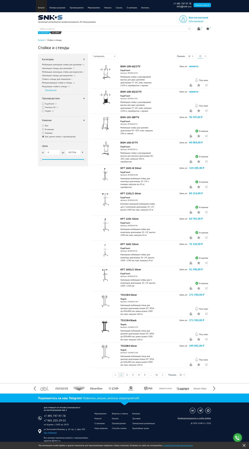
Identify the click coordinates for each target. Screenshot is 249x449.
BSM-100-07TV (129, 142)
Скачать (119, 7)
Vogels (49, 111)
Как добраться (50, 432)
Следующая (162, 374)
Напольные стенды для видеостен (58, 75)
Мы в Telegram (200, 410)
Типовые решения (57, 7)
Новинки (48, 133)
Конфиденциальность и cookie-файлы (194, 418)
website (189, 28)
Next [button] (214, 388)
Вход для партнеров (198, 17)
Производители (77, 7)
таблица (205, 56)
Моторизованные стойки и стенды (58, 82)
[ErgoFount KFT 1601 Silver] (105, 250)
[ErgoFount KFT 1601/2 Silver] (105, 275)
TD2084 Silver (128, 345)
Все (46, 125)
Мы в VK (192, 410)
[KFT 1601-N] (105, 174)
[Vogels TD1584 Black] (105, 326)
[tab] (63, 59)
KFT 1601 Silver (129, 244)
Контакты (145, 7)
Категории (48, 59)
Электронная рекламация (143, 423)
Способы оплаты (119, 428)
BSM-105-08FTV (129, 117)
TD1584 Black (128, 320)
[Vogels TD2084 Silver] (105, 352)
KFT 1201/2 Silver (130, 193)
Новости (107, 7)
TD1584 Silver (128, 294)
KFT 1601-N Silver (130, 168)
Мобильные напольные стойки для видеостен (63, 72)
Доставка (136, 418)
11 (156, 375)
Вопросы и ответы (120, 413)
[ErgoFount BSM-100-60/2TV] (105, 72)
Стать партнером (196, 21)
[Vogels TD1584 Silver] (105, 301)
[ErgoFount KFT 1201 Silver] (105, 225)
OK (244, 445)
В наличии (49, 129)
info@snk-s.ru (184, 6)
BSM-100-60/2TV (130, 66)
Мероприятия (94, 7)
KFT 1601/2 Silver (130, 269)
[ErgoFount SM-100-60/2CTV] (105, 98)
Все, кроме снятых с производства (60, 136)
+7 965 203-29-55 (55, 420)
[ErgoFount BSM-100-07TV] (105, 148)
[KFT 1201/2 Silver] (105, 199)
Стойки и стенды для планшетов (57, 79)
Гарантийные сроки (140, 428)
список (200, 56)
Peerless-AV (51, 107)
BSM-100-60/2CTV (131, 91)
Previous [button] (35, 388)
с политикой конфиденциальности (178, 445)
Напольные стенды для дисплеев (58, 68)
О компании (132, 7)
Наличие (47, 120)
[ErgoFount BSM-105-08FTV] (105, 123)
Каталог (41, 7)
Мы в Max (208, 410)
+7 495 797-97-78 (55, 416)
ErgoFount (51, 103)
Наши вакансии (101, 428)
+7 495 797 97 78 (182, 3)
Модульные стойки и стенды (56, 86)
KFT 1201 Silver (129, 218)
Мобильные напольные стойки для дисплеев (63, 64)
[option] (44, 388)
